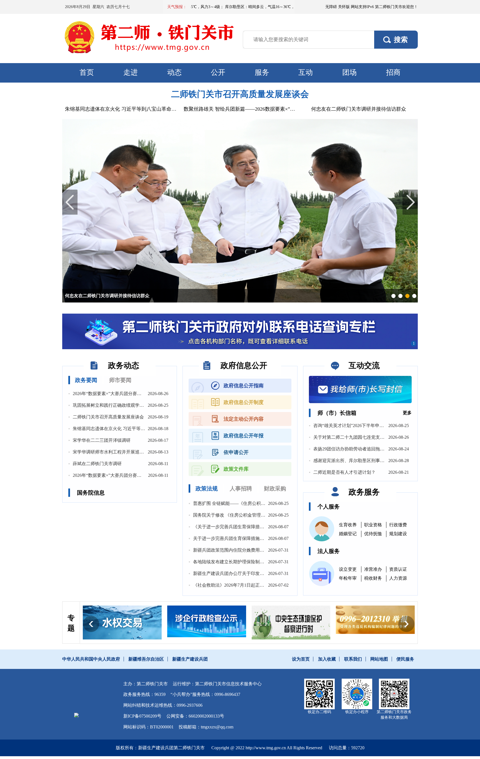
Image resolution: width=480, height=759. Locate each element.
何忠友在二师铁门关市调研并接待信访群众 (358, 109)
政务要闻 (86, 380)
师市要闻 (120, 380)
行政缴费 (398, 524)
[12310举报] (375, 620)
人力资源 (398, 578)
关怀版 (344, 7)
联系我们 (353, 659)
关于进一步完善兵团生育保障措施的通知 (233, 538)
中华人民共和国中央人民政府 (91, 659)
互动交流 (364, 365)
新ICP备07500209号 (142, 716)
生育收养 (348, 524)
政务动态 (123, 365)
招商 (393, 72)
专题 (71, 623)
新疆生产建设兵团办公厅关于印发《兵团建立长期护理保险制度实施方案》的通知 (273, 573)
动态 (174, 72)
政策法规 (207, 488)
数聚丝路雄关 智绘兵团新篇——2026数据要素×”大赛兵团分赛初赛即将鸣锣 (240, 109)
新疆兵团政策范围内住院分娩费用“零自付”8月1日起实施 (248, 550)
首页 (86, 72)
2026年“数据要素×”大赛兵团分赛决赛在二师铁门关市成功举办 (134, 393)
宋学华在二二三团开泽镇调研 (102, 440)
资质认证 (398, 569)
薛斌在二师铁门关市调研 (97, 463)
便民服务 (405, 659)
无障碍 (331, 7)
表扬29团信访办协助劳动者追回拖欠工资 (353, 449)
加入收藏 (327, 659)
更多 (407, 412)
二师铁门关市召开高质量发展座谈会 (240, 94)
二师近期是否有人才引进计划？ (344, 472)
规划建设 (398, 533)
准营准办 (373, 569)
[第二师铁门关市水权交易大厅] (122, 622)
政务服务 (364, 492)
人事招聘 (241, 488)
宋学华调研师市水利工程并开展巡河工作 (113, 452)
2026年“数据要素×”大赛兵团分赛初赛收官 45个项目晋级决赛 (132, 475)
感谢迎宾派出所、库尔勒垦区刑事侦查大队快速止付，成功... (372, 460)
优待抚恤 (373, 533)
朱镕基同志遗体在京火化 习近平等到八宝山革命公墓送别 (121, 109)
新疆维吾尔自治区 (146, 659)
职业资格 (373, 524)
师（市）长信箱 (337, 413)
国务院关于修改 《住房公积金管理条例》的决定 (240, 515)
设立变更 (348, 569)
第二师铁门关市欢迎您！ (396, 7)
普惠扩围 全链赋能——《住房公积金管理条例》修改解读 (249, 503)
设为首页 (301, 659)
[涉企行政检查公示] (206, 621)
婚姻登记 (348, 533)
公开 (218, 72)
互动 (305, 72)
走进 (130, 72)
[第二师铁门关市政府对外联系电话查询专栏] (240, 331)
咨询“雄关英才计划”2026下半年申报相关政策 (357, 425)
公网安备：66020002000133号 (195, 716)
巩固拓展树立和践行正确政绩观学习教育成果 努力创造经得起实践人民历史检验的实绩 (158, 405)
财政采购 (275, 488)
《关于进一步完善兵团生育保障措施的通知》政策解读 (246, 526)
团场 (349, 72)
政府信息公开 (244, 365)
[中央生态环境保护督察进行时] (291, 622)
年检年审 (348, 578)
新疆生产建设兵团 (190, 659)
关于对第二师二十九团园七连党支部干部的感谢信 (362, 437)
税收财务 (373, 578)
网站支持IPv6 (362, 7)
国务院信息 (91, 493)
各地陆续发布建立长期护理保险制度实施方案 (237, 561)
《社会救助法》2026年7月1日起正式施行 (233, 585)
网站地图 (379, 659)
